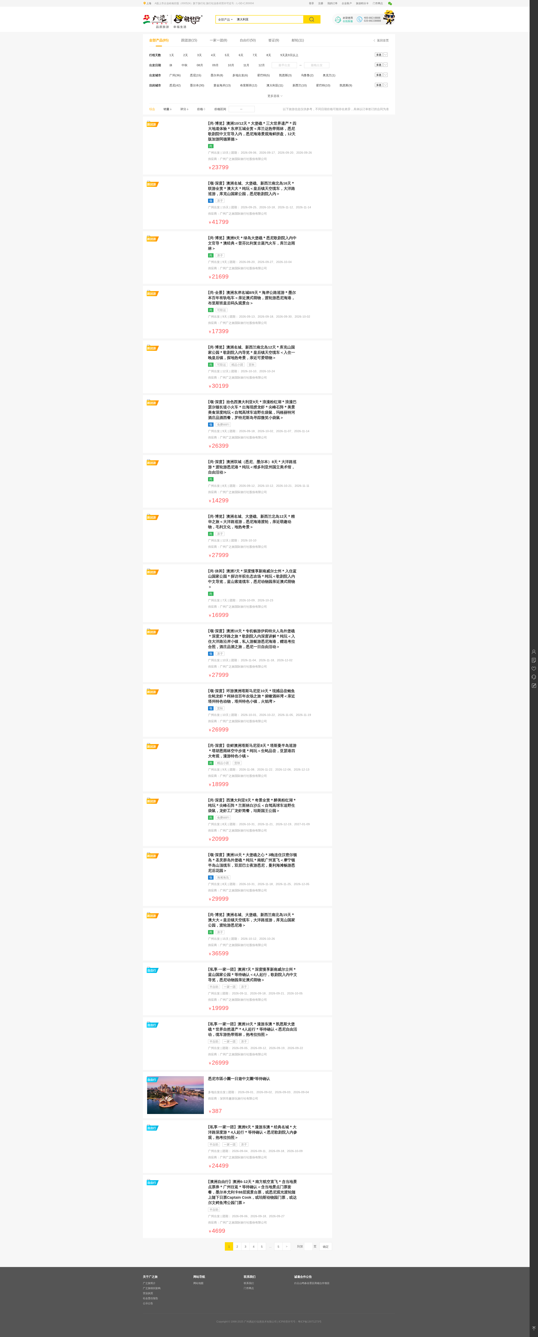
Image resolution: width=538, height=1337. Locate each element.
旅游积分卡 (362, 3)
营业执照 (148, 1293)
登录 (311, 3)
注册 (320, 3)
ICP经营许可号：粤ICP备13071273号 (300, 1321)
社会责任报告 (150, 1298)
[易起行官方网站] (173, 17)
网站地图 (198, 1283)
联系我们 (249, 1283)
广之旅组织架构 (152, 1288)
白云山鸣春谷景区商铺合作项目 (312, 1283)
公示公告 (148, 1303)
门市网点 (378, 3)
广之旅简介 (149, 1283)
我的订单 (332, 3)
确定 (326, 1246)
